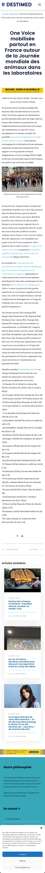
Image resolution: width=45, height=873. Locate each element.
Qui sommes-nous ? (15, 825)
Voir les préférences (22, 867)
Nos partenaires (13, 819)
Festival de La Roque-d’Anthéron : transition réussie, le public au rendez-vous (20, 605)
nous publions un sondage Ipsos (26, 284)
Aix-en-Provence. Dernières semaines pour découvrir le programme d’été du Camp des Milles (21, 663)
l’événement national (28, 369)
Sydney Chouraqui (11, 793)
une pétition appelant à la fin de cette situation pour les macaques (21, 253)
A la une (15, 616)
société (22, 674)
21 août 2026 (13, 598)
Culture (22, 616)
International (14, 14)
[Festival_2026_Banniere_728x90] (22, 751)
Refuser (22, 861)
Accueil (5, 14)
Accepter (22, 854)
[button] (41, 828)
